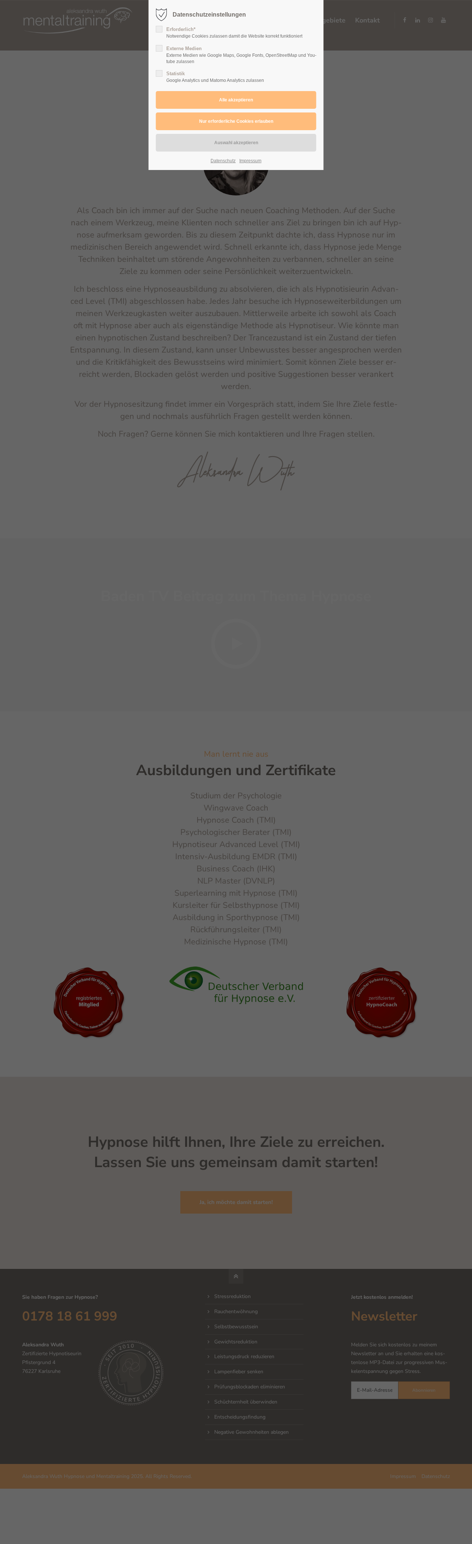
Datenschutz (223, 160)
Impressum (250, 160)
